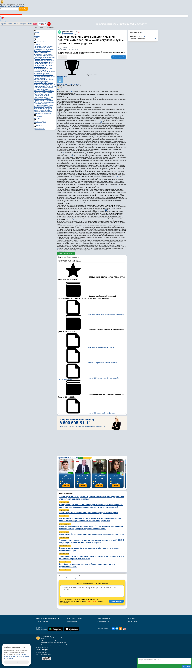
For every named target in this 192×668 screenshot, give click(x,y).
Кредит (36, 78)
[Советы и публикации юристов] (2, 2)
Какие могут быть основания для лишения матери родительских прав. (92, 534)
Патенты (37, 92)
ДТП (46, 60)
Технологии (38, 107)
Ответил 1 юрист (64, 502)
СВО (46, 99)
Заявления (38, 65)
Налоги (44, 84)
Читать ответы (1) (119, 57)
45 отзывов (61, 89)
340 (144, 36)
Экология (37, 111)
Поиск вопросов (72, 621)
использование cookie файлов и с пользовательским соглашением (16, 656)
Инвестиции (48, 68)
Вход (3, 20)
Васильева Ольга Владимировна (68, 84)
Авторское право (44, 47)
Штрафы (47, 110)
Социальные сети (48, 102)
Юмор (50, 111)
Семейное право (39, 100)
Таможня (50, 105)
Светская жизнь (39, 99)
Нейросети (48, 86)
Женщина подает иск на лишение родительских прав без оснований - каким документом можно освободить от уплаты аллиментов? (91, 505)
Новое (32, 24)
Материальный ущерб (47, 79)
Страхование (42, 103)
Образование (38, 91)
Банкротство (38, 52)
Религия (51, 97)
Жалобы (51, 60)
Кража (53, 76)
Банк (48, 51)
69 (72, 91)
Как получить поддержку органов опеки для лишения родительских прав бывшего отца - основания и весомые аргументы (90, 519)
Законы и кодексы (104, 618)
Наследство (51, 84)
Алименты (37, 49)
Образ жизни (45, 89)
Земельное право (47, 65)
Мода (43, 83)
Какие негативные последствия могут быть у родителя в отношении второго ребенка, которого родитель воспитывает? (91, 527)
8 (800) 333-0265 (126, 23)
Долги (42, 59)
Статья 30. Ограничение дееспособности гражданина (106, 314)
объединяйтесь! (18, 5)
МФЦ (40, 84)
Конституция (38, 75)
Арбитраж (51, 49)
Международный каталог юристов (47, 618)
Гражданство (47, 57)
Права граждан (45, 94)
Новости (50, 87)
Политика (48, 92)
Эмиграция (44, 111)
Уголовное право (40, 108)
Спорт (36, 103)
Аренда (36, 51)
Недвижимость (39, 86)
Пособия (37, 94)
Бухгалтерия (38, 54)
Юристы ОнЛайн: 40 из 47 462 (68, 458)
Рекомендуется (62, 76)
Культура (49, 78)
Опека (52, 91)
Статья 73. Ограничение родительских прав (102, 363)
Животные (37, 62)
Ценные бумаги (39, 110)
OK (17, 662)
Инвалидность (39, 68)
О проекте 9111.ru (103, 621)
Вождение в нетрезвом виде (43, 55)
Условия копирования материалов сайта (54, 645)
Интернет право (49, 71)
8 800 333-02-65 (93, 601)
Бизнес (45, 52)
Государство (38, 57)
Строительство (39, 105)
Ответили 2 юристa (64, 524)
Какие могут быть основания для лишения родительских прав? (88, 512)
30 (106, 210)
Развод (45, 97)
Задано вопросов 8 (67, 33)
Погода (42, 92)
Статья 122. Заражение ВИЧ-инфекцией (101, 413)
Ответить (62, 57)
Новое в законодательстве (45, 86)
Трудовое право (47, 107)
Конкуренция (44, 73)
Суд (45, 105)
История (37, 73)
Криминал (42, 78)
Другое (42, 60)
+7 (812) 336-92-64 (42, 652)
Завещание (50, 62)
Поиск (80, 458)
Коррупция (42, 76)
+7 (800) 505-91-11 (42, 647)
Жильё (43, 62)
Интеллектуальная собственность (40, 70)
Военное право (47, 54)
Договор (37, 59)
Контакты (131, 618)
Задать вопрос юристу (66, 253)
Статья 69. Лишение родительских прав (101, 347)
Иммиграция (42, 67)
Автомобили (38, 46)
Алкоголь (44, 49)
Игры (36, 67)
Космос (48, 76)
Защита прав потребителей (43, 63)
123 (101, 122)
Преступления (39, 95)
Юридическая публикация (42, 113)
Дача (53, 57)
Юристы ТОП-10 (6, 24)
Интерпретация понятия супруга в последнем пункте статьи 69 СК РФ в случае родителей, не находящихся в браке (91, 541)
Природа (47, 95)
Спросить (66, 485)
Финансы (49, 108)
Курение (37, 79)
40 (142, 32)
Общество (46, 91)
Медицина (37, 81)
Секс (49, 99)
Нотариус (37, 89)
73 (103, 120)
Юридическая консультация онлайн (12, 6)
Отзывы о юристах (42, 621)
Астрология (43, 51)
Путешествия (38, 97)
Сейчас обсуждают (20, 24)
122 (72, 155)
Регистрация (87, 458)
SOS (48, 24)
